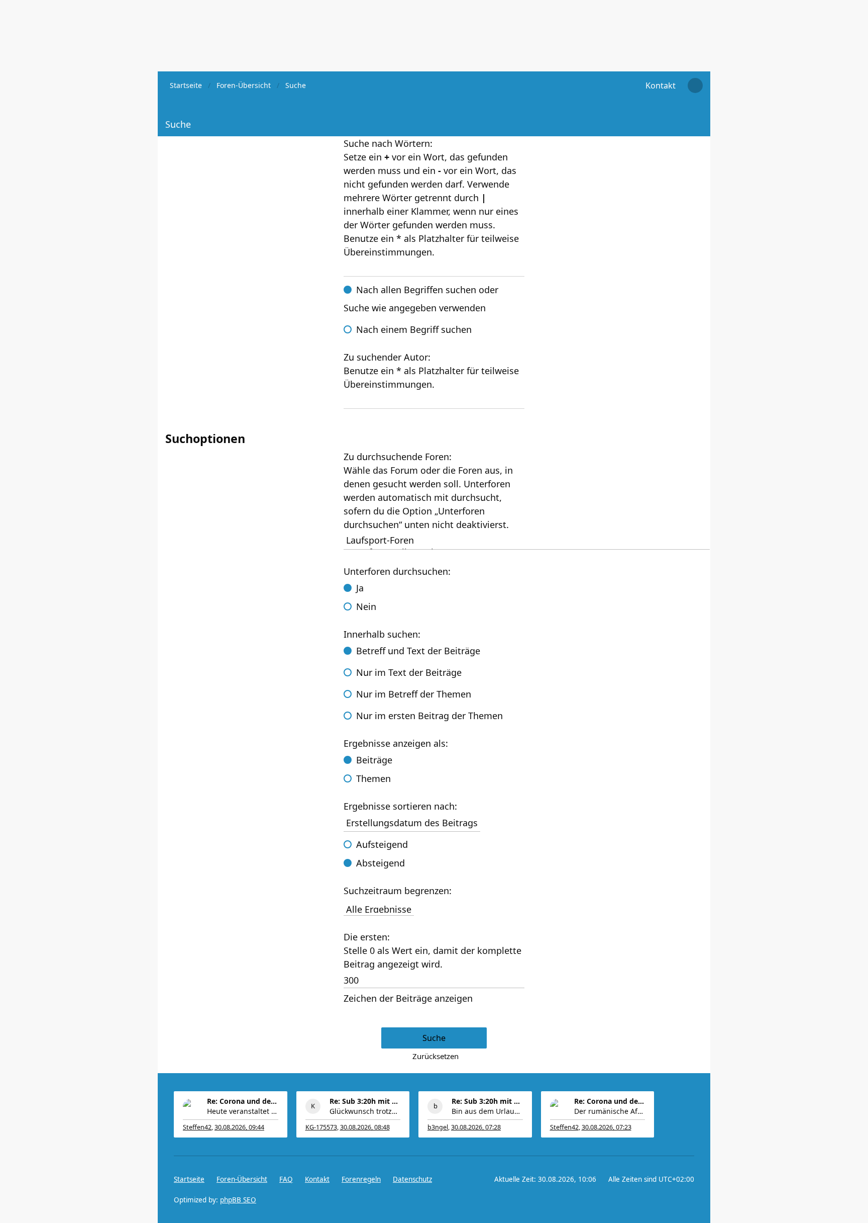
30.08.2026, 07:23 (606, 1127)
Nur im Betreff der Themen (413, 694)
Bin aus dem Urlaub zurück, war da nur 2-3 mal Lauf (487, 1111)
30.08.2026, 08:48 (365, 1127)
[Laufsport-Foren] (526, 540)
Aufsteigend (382, 844)
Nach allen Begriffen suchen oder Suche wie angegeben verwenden (421, 299)
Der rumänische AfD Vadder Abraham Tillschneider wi (609, 1111)
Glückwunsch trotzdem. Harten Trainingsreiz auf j (365, 1111)
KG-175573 (321, 1127)
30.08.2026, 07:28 (476, 1127)
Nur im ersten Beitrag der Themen (429, 716)
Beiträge (374, 760)
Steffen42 (197, 1127)
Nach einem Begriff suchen (414, 329)
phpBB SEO (238, 1199)
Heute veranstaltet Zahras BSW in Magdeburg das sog (242, 1111)
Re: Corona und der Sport (242, 1101)
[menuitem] (660, 85)
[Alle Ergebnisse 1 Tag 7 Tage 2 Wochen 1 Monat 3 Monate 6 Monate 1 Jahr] (434, 908)
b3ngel (437, 1127)
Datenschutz (412, 1179)
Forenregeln (361, 1179)
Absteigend (380, 863)
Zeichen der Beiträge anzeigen (408, 998)
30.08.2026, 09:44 (239, 1127)
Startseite (189, 1179)
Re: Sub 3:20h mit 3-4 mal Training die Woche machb (365, 1101)
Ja (360, 588)
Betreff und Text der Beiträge (418, 651)
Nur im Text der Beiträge (409, 672)
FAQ (286, 1179)
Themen (373, 778)
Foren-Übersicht (241, 1179)
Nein (366, 606)
